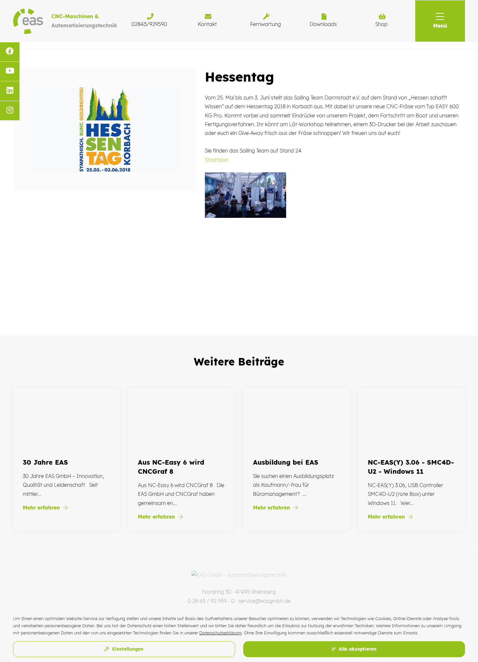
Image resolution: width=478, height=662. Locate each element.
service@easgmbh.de (264, 601)
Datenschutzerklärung (220, 632)
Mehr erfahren (42, 507)
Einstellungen (127, 649)
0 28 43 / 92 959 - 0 (211, 601)
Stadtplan (217, 159)
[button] (440, 21)
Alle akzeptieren (357, 649)
